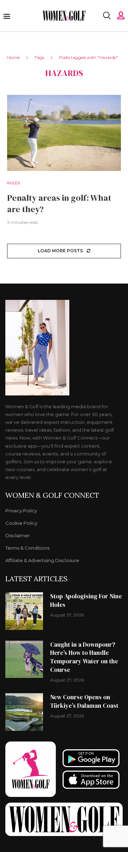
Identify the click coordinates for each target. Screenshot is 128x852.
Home (13, 57)
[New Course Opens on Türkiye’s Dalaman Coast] (24, 712)
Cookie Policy (21, 523)
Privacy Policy (21, 510)
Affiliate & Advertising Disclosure (42, 560)
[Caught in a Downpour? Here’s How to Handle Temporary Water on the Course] (24, 659)
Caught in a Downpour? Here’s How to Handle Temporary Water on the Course (84, 657)
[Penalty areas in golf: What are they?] (64, 133)
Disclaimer (17, 535)
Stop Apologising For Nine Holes (86, 600)
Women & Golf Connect (52, 495)
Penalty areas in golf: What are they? (59, 203)
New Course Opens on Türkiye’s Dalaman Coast (84, 701)
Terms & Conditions (27, 548)
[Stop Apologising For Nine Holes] (24, 611)
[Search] (106, 15)
